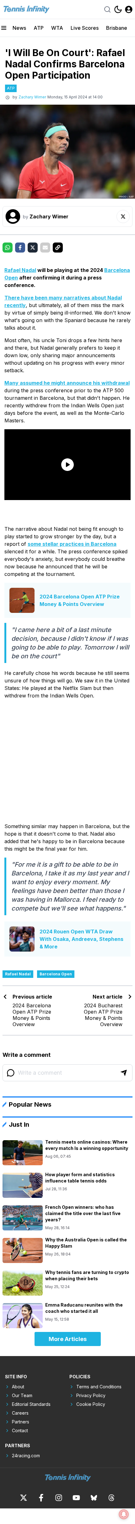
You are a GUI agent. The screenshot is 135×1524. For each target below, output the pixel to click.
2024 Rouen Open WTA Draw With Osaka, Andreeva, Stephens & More (81, 939)
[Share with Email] (45, 248)
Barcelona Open (56, 974)
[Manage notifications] (124, 1514)
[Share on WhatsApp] (8, 248)
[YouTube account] (76, 1497)
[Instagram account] (58, 1497)
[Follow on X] (123, 216)
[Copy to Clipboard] (58, 248)
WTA (57, 28)
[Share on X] (33, 248)
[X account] (23, 1497)
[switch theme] (118, 9)
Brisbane (116, 28)
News (19, 28)
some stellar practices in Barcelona (72, 544)
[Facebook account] (41, 1497)
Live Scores (85, 28)
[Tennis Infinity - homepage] (26, 9)
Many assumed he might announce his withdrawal (67, 383)
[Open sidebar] (4, 28)
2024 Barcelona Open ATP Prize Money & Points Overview (80, 600)
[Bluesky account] (94, 1497)
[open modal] (128, 9)
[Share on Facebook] (20, 248)
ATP (39, 28)
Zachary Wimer (32, 97)
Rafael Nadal (20, 270)
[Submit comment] (123, 1072)
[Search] (107, 9)
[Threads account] (111, 1497)
